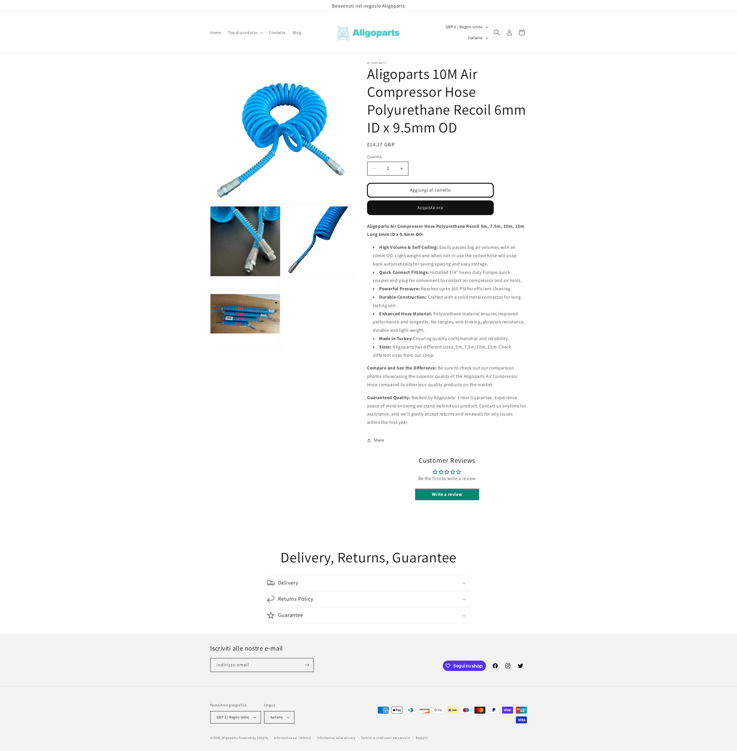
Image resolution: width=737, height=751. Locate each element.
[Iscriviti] (307, 665)
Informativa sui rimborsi (292, 738)
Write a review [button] (447, 494)
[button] (245, 32)
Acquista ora (430, 207)
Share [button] (379, 440)
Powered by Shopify (253, 738)
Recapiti (422, 738)
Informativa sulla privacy (336, 738)
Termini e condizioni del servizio (385, 738)
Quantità (374, 156)
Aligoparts (230, 738)
